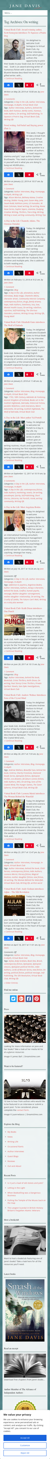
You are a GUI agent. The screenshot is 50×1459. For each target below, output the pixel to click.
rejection (8, 310)
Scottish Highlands (32, 409)
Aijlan (11, 961)
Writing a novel (10, 215)
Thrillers (22, 212)
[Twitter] (13, 998)
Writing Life (17, 194)
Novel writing (23, 206)
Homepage (8, 104)
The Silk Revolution (22, 975)
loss (33, 304)
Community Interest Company (32, 298)
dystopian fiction (23, 776)
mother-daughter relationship (17, 596)
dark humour (15, 110)
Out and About (14, 1166)
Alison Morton (15, 197)
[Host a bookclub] (25, 1240)
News (10, 1136)
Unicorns (15, 498)
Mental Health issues (13, 307)
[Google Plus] (21, 998)
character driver (11, 298)
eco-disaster (16, 778)
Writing (40, 212)
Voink (32, 498)
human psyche (33, 590)
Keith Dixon (32, 680)
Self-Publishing (33, 113)
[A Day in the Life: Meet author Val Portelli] (14, 441)
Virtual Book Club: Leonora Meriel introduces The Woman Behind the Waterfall (24, 795)
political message (32, 972)
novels (29, 492)
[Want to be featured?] (25, 1098)
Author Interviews (37, 102)
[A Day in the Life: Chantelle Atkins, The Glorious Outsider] (14, 247)
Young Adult (9, 316)
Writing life (9, 119)
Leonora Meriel (10, 874)
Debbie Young (17, 200)
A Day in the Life (21, 102)
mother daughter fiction (22, 877)
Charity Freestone (24, 773)
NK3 (18, 781)
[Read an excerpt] (25, 1376)
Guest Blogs (13, 1156)
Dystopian (27, 964)
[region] (25, 1434)
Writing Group (27, 313)
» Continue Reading (13, 78)
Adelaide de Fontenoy (35, 397)
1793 (11, 397)
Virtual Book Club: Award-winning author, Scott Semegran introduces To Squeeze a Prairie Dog (25, 32)
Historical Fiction (37, 403)
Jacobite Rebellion (12, 406)
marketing (21, 492)
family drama (35, 301)
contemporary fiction (13, 301)
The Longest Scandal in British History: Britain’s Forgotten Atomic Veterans (25, 1209)
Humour (37, 110)
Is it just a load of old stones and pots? (25, 1183)
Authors (28, 107)
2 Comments (9, 99)
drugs (25, 301)
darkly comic (27, 110)
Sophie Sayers (21, 209)
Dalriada (25, 403)
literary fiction (24, 874)
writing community (26, 215)
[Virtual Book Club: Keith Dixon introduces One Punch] (14, 634)
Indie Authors (10, 113)
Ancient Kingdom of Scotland (16, 400)
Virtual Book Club (30, 104)
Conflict (22, 590)
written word (36, 883)
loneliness (26, 304)
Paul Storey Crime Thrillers (22, 683)
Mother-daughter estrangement (26, 593)
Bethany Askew (28, 197)
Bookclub (8, 680)
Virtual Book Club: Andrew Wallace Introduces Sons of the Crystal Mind (25, 696)
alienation (28, 292)
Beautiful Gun (29, 770)
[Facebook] (29, 998)
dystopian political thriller (22, 966)
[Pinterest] (36, 998)
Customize (25, 1445)
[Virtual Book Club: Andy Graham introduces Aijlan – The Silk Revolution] (14, 915)
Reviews (11, 1161)
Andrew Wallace (16, 770)
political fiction (17, 972)
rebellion (37, 307)
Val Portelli (24, 498)
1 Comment (9, 188)
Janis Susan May (31, 200)
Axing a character (35, 587)
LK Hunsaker (34, 203)
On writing (21, 113)
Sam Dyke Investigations (29, 686)
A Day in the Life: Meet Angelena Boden (22, 507)
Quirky (18, 495)
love (37, 304)
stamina (31, 209)
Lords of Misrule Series (22, 969)
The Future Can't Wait (29, 599)
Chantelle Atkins (32, 295)
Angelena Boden (35, 584)
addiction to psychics (18, 584)
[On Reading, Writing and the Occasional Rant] (25, 6)
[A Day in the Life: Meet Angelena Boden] (14, 530)
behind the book (11, 590)
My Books (12, 1132)
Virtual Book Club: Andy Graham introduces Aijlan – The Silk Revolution (24, 890)
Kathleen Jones (21, 203)
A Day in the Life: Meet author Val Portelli (23, 417)
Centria (12, 773)
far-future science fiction (32, 778)
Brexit (39, 961)
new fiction (38, 877)
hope (6, 304)
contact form (23, 1110)
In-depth (18, 104)
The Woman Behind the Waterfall (28, 880)
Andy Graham (21, 961)
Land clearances (28, 406)
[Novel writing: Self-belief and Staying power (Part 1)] (14, 151)
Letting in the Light (16, 1188)
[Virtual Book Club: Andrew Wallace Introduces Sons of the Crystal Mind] (14, 721)
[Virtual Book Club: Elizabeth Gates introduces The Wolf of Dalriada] (14, 348)
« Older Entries (11, 983)
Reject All (25, 1453)
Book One (32, 961)
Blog (32, 191)
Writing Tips (40, 215)
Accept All (25, 1438)
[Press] (25, 1029)
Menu (7, 13)
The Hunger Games (24, 784)
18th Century (19, 397)
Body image (19, 295)
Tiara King (31, 212)
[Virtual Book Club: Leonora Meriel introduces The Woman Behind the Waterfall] (14, 819)
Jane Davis (8, 184)
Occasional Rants (15, 1146)
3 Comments (9, 480)
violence (16, 313)
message (7, 593)
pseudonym (9, 495)
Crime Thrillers (19, 680)
